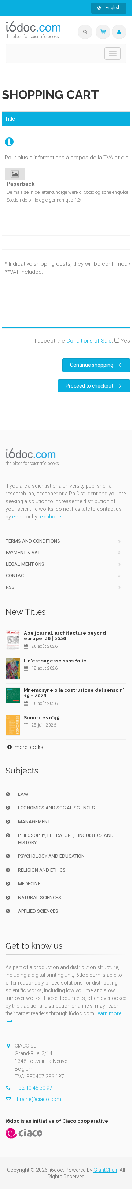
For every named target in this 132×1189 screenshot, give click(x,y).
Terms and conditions (33, 541)
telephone (49, 517)
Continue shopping (91, 365)
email (18, 517)
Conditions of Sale (89, 340)
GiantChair (105, 1170)
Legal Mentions (25, 564)
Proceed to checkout (89, 386)
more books (28, 747)
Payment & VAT (23, 552)
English (112, 7)
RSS (10, 587)
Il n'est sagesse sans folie (55, 661)
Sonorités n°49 (41, 717)
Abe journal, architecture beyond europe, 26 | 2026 (65, 636)
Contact (16, 575)
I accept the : (82, 340)
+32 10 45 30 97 (33, 1088)
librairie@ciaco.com (38, 1099)
